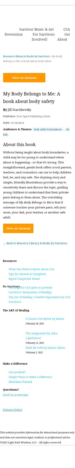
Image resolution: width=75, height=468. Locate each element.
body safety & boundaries (48, 129)
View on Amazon (24, 77)
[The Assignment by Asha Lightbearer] (16, 338)
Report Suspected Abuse (24, 279)
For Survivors (44, 34)
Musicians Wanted (20, 382)
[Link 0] (40, 21)
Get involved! (17, 372)
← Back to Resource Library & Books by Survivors (35, 243)
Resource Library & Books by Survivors (26, 56)
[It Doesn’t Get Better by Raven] (16, 323)
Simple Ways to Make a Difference (30, 377)
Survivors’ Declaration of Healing (30, 292)
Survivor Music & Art (36, 29)
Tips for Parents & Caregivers (27, 274)
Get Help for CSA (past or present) (30, 287)
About (62, 39)
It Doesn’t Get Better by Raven (45, 319)
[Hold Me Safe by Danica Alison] (16, 352)
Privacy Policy (12, 409)
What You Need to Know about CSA (31, 269)
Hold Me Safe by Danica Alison (45, 347)
